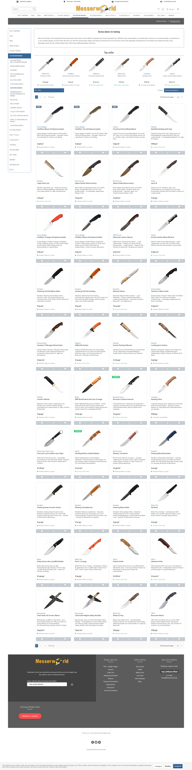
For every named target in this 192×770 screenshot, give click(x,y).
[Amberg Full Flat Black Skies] (53, 276)
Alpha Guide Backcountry (123, 183)
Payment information (111, 681)
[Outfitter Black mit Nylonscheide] (53, 114)
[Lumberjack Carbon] (167, 330)
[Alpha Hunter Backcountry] (91, 168)
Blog (12, 169)
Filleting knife (15, 80)
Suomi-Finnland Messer (122, 345)
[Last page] (44, 97)
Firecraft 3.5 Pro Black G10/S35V (50, 453)
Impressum (110, 687)
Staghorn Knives (16, 84)
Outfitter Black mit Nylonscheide (50, 129)
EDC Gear (13, 155)
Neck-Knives (14, 104)
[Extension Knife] (45, 65)
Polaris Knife (118, 561)
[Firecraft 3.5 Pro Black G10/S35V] (53, 438)
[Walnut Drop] (121, 65)
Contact (110, 669)
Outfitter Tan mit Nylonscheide (87, 129)
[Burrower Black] (167, 600)
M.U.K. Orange (80, 561)
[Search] (34, 9)
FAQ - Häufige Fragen (111, 666)
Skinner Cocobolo (120, 453)
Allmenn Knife (157, 561)
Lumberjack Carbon (159, 345)
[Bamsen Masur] (129, 276)
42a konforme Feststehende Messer (18, 61)
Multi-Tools (14, 135)
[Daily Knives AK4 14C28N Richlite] (53, 546)
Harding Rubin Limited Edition (87, 453)
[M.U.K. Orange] (91, 546)
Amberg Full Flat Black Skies (48, 291)
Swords (13, 145)
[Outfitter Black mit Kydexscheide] (91, 222)
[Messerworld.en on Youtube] (96, 742)
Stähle (140, 669)
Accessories (14, 150)
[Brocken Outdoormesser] (129, 384)
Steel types (140, 666)
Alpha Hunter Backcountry (86, 183)
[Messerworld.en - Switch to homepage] (96, 9)
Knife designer (140, 678)
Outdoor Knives (16, 56)
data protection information (47, 681)
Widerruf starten (30, 716)
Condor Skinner (43, 399)
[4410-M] (167, 168)
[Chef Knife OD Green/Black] (53, 600)
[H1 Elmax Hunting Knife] (96, 65)
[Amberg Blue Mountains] (167, 438)
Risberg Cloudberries (84, 507)
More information (61, 767)
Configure (158, 766)
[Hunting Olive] (147, 65)
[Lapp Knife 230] (53, 168)
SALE (11, 36)
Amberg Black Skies (121, 507)
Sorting (160, 90)
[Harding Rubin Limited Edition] (91, 438)
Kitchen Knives (15, 130)
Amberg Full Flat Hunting (71, 76)
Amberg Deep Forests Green (49, 507)
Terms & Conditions (110, 690)
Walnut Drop (121, 76)
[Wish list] (158, 9)
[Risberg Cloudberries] (91, 492)
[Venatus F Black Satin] (167, 276)
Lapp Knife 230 (43, 183)
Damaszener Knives (17, 66)
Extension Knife (45, 76)
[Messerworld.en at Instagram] (99, 742)
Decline (168, 766)
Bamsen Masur (119, 291)
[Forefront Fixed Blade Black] (129, 114)
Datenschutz (110, 684)
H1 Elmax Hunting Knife (96, 76)
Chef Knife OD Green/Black (48, 615)
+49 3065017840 (169, 671)
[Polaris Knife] (129, 546)
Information (14, 165)
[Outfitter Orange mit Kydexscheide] (53, 222)
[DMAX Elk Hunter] (91, 330)
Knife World (14, 46)
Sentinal (154, 507)
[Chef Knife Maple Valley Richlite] (91, 600)
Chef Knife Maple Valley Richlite (88, 615)
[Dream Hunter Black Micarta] (172, 65)
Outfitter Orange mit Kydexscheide (51, 237)
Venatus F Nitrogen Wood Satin (49, 345)
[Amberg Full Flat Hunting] (71, 65)
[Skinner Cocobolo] (129, 438)
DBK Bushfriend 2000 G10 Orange (88, 399)
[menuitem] (24, 9)
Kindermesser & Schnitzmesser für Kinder (17, 94)
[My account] (163, 9)
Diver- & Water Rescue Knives (18, 120)
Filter (39, 90)
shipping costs (106, 733)
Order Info (110, 672)
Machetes (14, 100)
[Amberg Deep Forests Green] (53, 492)
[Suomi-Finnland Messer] (129, 330)
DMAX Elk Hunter (81, 345)
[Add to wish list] (65, 153)
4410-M (154, 183)
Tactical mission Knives (19, 115)
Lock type (140, 675)
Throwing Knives (16, 125)
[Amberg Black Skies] (129, 492)
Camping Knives (16, 108)
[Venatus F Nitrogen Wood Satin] (53, 330)
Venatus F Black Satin (159, 291)
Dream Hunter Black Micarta (172, 76)
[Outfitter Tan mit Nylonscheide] (91, 114)
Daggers (13, 70)
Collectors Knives (17, 111)
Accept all (177, 766)
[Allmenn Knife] (167, 546)
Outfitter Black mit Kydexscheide (88, 237)
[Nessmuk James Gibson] (129, 222)
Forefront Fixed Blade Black (124, 129)
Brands (12, 160)
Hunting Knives (16, 88)
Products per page (167, 97)
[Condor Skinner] (53, 384)
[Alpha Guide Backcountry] (129, 168)
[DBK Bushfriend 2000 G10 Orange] (91, 384)
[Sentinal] (167, 492)
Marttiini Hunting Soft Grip (161, 129)
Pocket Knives (15, 51)
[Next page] (40, 97)
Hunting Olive (147, 76)
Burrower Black (157, 615)
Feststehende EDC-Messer (17, 75)
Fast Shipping (15, 31)
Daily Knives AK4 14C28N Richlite (50, 561)
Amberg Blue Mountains (161, 453)
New (11, 41)
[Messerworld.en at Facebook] (92, 742)
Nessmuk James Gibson (123, 237)
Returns (110, 678)
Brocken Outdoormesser (123, 399)
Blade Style (140, 672)
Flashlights (14, 140)
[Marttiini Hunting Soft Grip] (167, 114)
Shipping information (111, 675)
